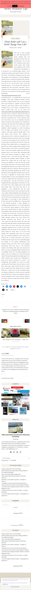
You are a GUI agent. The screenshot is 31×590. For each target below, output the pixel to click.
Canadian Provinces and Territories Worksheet (14, 483)
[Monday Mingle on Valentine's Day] (4, 321)
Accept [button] (15, 6)
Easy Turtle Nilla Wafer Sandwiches (11, 474)
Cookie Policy (5, 584)
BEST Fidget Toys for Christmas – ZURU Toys (15, 339)
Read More (21, 6)
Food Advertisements (14, 525)
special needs (15, 38)
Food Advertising (16, 513)
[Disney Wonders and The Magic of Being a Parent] (26, 321)
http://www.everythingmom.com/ (11, 95)
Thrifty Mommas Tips (15, 8)
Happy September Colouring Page (11, 469)
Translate (13, 460)
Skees (3, 353)
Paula (20, 47)
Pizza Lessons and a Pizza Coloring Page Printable (15, 485)
